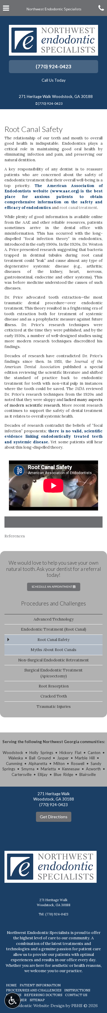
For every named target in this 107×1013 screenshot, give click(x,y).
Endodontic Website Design (37, 1005)
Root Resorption (54, 686)
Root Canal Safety (53, 639)
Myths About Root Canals (53, 649)
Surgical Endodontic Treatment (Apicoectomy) (53, 673)
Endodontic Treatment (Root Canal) (53, 629)
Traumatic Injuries (54, 706)
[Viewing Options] (12, 1001)
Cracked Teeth (53, 696)
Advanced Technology (54, 619)
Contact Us (76, 995)
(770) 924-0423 (53, 66)
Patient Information (40, 985)
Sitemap (37, 1000)
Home (11, 985)
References (14, 536)
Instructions (77, 990)
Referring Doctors (43, 995)
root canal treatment (78, 207)
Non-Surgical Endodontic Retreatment (53, 660)
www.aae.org (65, 191)
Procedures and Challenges (53, 603)
